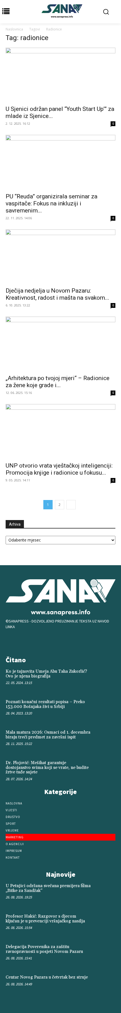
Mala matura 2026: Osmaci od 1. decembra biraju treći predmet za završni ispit (48, 735)
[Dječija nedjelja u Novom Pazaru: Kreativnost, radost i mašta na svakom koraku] (60, 256)
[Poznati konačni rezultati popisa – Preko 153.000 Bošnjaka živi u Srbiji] (104, 710)
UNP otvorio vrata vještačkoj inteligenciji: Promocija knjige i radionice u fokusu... (59, 469)
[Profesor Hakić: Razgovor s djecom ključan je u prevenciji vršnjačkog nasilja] (104, 924)
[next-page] (71, 504)
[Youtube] (78, 641)
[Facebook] (43, 641)
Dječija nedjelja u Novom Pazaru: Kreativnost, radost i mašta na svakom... (57, 294)
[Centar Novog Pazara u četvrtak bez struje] (104, 985)
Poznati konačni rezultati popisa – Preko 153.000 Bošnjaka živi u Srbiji (45, 704)
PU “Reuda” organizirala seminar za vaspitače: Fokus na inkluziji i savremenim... (51, 203)
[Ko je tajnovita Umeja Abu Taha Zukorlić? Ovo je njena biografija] (104, 679)
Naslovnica (14, 29)
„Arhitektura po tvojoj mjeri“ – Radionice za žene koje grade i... (57, 382)
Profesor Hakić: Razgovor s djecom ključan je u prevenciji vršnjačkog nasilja (45, 919)
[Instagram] (60, 641)
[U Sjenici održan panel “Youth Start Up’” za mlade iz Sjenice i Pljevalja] (60, 75)
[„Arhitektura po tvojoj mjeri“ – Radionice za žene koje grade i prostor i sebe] (60, 344)
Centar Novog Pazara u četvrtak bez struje (47, 977)
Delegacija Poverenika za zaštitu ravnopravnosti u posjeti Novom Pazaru (44, 949)
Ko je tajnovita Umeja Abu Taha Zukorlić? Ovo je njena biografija (46, 674)
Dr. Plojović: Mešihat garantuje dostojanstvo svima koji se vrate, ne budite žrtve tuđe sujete (47, 767)
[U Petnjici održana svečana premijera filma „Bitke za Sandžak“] (104, 894)
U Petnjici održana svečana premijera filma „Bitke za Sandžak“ (48, 888)
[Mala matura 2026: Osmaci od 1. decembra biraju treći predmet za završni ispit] (104, 740)
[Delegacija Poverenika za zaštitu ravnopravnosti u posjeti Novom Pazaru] (104, 955)
